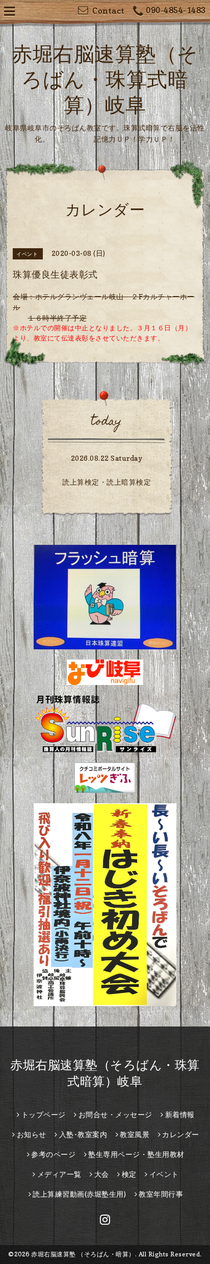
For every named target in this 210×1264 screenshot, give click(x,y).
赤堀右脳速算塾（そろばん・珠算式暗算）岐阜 (105, 79)
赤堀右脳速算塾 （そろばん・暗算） (83, 1254)
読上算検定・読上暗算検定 (106, 482)
